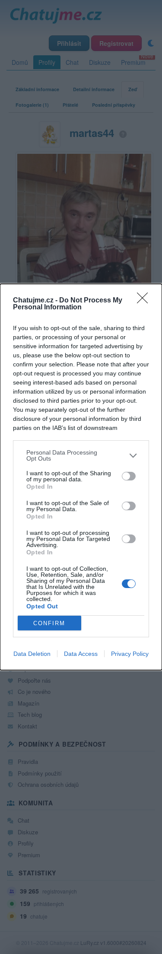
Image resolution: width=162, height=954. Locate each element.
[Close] (145, 301)
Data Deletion (32, 653)
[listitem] (81, 455)
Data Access (81, 653)
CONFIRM (49, 623)
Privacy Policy (130, 653)
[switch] (129, 476)
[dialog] (81, 477)
